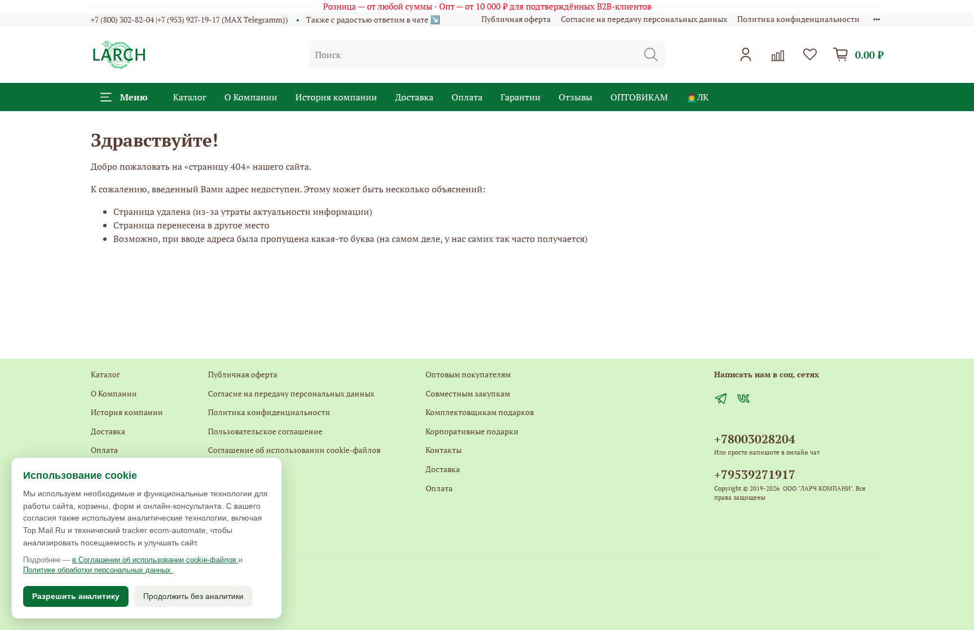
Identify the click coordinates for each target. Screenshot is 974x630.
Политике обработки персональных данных (98, 570)
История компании (336, 97)
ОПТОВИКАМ (639, 97)
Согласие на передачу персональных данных (644, 19)
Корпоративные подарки (472, 431)
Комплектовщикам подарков (480, 412)
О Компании (250, 97)
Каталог (189, 97)
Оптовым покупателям (468, 374)
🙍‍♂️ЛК (697, 97)
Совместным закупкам (468, 393)
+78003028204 (754, 439)
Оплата (466, 97)
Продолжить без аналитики (193, 596)
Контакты (226, 469)
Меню (134, 97)
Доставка (414, 97)
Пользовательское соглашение (265, 431)
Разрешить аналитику (75, 596)
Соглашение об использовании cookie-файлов (294, 449)
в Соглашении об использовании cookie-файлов (155, 560)
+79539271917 (754, 474)
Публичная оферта (516, 19)
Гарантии (521, 97)
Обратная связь (236, 488)
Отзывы (575, 97)
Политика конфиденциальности (798, 19)
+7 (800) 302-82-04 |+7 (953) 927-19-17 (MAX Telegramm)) (189, 19)
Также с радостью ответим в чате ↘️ (373, 19)
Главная (222, 506)
